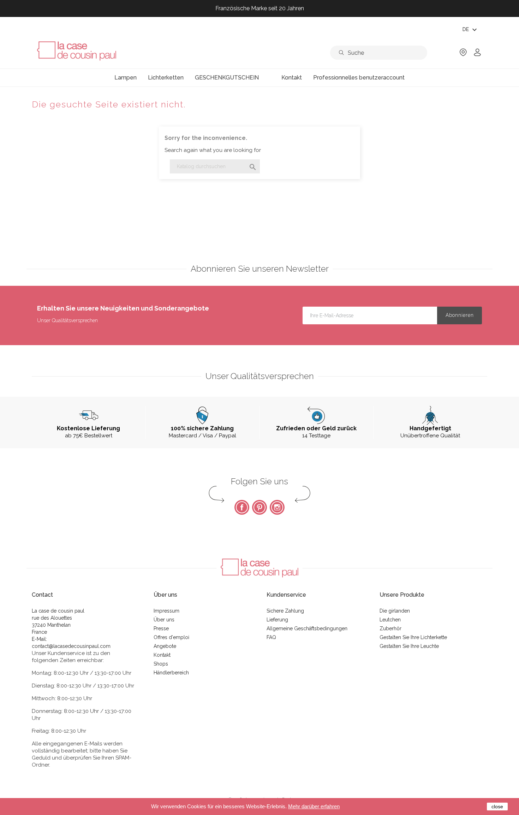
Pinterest (259, 507)
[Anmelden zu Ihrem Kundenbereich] (477, 54)
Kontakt (162, 655)
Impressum (166, 611)
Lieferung (277, 619)
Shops (161, 664)
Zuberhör (390, 628)
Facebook (241, 507)
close (497, 806)
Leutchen (390, 619)
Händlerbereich (171, 672)
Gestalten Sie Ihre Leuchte (409, 646)
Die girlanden (395, 611)
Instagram (277, 507)
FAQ (271, 637)
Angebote (165, 646)
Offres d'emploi (171, 637)
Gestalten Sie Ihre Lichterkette (413, 637)
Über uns (164, 619)
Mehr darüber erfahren (314, 806)
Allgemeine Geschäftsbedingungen (307, 628)
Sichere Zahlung (285, 611)
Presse (161, 628)
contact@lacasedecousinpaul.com (71, 646)
